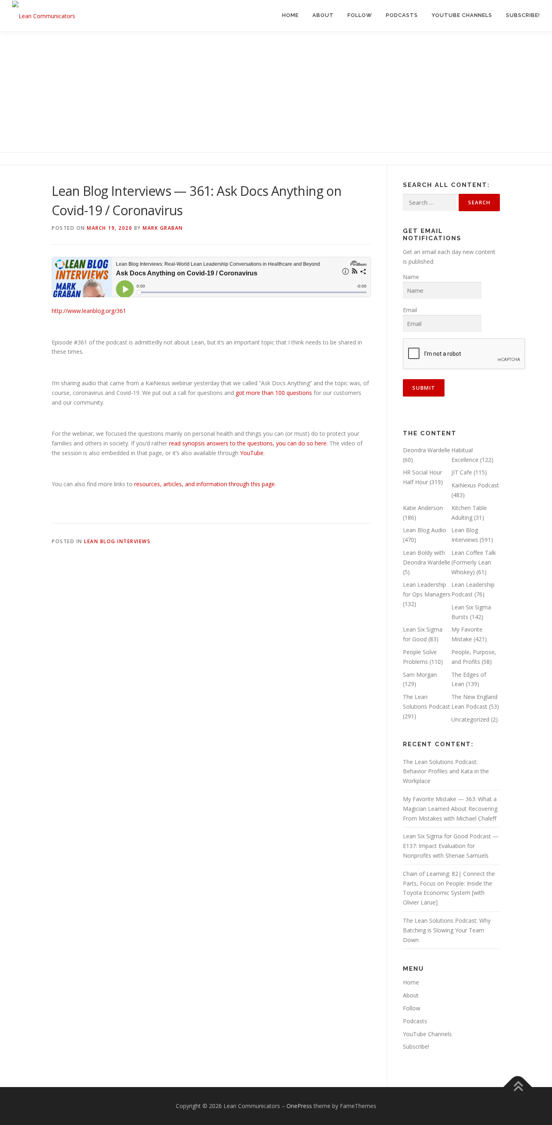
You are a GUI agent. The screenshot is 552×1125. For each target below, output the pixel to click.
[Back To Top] (518, 1087)
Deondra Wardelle (426, 450)
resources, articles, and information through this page (204, 484)
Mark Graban (163, 228)
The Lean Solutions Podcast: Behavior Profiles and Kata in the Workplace (446, 771)
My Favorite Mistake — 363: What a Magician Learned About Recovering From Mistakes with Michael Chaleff (450, 808)
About (323, 15)
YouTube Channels (462, 15)
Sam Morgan (420, 674)
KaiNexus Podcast (475, 485)
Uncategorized (470, 719)
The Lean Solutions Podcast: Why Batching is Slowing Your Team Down (447, 930)
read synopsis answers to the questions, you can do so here (248, 443)
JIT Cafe (461, 472)
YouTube (251, 453)
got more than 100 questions (274, 393)
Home (290, 15)
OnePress (299, 1106)
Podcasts (402, 15)
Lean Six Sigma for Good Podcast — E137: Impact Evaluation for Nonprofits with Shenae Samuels (451, 845)
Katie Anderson (423, 508)
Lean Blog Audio (424, 530)
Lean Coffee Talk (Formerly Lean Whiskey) (473, 562)
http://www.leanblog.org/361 (89, 311)
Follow (360, 15)
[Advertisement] (276, 91)
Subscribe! (523, 15)
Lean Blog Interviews (117, 541)
